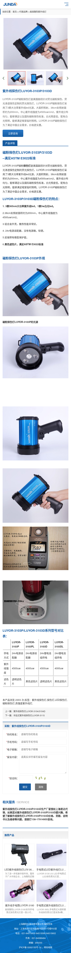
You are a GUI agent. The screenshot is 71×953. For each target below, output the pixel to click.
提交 (25, 787)
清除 (40, 787)
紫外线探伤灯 (39, 699)
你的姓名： (12, 734)
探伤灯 (50, 699)
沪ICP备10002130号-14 (30, 947)
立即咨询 (13, 133)
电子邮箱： (12, 749)
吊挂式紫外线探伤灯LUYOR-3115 (29, 715)
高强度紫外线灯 (23, 703)
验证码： (14, 778)
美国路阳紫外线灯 (38, 11)
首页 (15, 11)
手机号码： (12, 742)
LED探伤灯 (61, 699)
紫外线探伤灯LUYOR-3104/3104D (29, 711)
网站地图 (48, 947)
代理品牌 (23, 11)
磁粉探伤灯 (9, 703)
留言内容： (12, 757)
